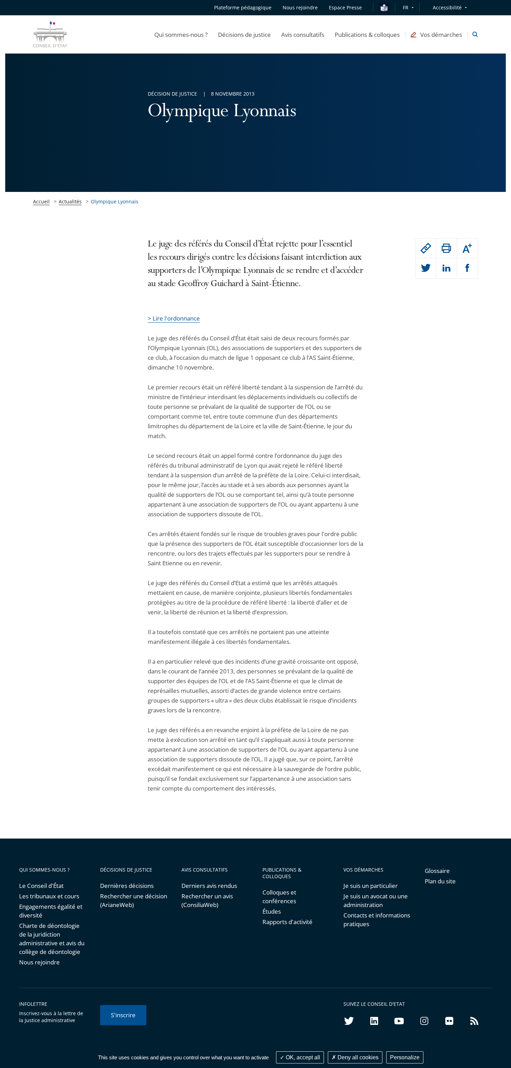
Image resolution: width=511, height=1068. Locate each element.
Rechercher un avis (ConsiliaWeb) (207, 900)
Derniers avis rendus (209, 886)
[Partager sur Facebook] (467, 268)
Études (271, 911)
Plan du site (440, 881)
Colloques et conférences (279, 896)
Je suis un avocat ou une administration (375, 900)
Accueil (41, 201)
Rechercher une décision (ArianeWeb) (133, 900)
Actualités (70, 201)
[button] (181, 34)
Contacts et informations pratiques (376, 919)
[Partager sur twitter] (426, 268)
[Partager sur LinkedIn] (446, 268)
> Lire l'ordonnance (174, 318)
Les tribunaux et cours (49, 896)
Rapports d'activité (287, 922)
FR (405, 7)
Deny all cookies (357, 1057)
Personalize (405, 1057)
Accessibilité (447, 7)
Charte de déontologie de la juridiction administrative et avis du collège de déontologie (51, 939)
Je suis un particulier (370, 886)
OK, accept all (302, 1057)
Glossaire (437, 871)
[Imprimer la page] (446, 248)
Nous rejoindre (39, 962)
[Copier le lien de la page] (426, 248)
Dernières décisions (127, 886)
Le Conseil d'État (41, 886)
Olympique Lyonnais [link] (114, 201)
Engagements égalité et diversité (50, 911)
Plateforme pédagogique (242, 7)
